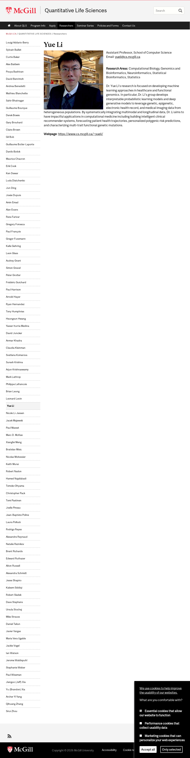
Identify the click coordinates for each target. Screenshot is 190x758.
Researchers (66, 25)
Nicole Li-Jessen (15, 413)
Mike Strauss (13, 616)
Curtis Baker (13, 57)
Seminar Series (85, 25)
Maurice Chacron (15, 158)
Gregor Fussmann (16, 238)
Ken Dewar (12, 173)
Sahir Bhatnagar (15, 100)
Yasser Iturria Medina (17, 326)
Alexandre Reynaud (16, 536)
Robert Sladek (13, 594)
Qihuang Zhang (14, 704)
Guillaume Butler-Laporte (20, 144)
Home (9, 25)
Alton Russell (13, 565)
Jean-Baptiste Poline (17, 515)
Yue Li (10, 406)
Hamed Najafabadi (16, 478)
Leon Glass (12, 253)
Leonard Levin (14, 398)
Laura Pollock (13, 522)
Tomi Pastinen (13, 500)
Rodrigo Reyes (14, 529)
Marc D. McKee (14, 435)
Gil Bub (10, 137)
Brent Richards (14, 551)
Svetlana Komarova (16, 355)
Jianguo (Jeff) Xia (16, 682)
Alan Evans (12, 209)
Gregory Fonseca (15, 224)
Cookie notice (131, 750)
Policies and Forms (108, 25)
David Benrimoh (15, 79)
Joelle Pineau (13, 507)
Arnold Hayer (13, 296)
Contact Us (128, 25)
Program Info (38, 25)
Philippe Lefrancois (16, 384)
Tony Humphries (15, 311)
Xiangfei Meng (14, 442)
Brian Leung (12, 391)
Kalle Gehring (13, 246)
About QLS (20, 25)
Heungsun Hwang (16, 318)
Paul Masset (12, 427)
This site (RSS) (10, 736)
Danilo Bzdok (13, 151)
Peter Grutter (13, 275)
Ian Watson (12, 653)
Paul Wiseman (14, 674)
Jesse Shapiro (13, 580)
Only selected (171, 749)
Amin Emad (12, 202)
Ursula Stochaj (14, 609)
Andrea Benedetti (15, 86)
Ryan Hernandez (15, 304)
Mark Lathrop (13, 377)
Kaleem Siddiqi (14, 587)
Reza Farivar (13, 217)
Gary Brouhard (14, 122)
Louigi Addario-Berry (17, 42)
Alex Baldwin (13, 64)
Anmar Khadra (14, 340)
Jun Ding (11, 188)
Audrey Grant (13, 260)
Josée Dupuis (13, 195)
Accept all (148, 749)
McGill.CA (11, 34)
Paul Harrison (13, 289)
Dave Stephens (14, 602)
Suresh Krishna (14, 362)
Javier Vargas (13, 631)
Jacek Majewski (14, 420)
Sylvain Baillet (13, 49)
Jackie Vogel (12, 645)
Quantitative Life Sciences (76, 10)
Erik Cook (11, 166)
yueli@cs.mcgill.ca (127, 56)
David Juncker (14, 333)
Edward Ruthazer (15, 558)
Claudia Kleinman (15, 347)
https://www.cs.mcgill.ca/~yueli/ (80, 134)
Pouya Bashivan (15, 71)
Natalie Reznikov (15, 544)
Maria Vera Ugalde (16, 638)
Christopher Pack (15, 493)
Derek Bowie (13, 115)
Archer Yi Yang (14, 696)
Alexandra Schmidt (16, 573)
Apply (52, 25)
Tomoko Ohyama (15, 485)
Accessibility (109, 750)
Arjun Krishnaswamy (17, 369)
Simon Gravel (13, 268)
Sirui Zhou (11, 711)
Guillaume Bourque (16, 108)
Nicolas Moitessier (16, 457)
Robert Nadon (14, 471)
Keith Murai (12, 464)
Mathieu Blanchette (17, 93)
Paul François (13, 231)
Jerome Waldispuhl (16, 660)
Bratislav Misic (14, 449)
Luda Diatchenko (15, 180)
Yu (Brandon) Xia (15, 689)
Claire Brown (13, 129)
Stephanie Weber (15, 667)
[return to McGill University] (20, 750)
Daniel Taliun (13, 624)
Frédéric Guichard (16, 282)
